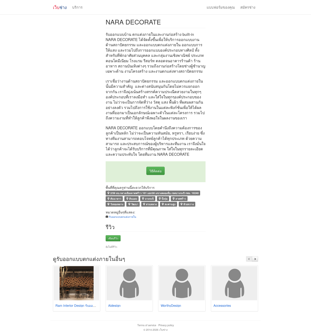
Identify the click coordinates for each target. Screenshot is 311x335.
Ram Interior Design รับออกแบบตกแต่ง (83, 305)
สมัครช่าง (247, 7)
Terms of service (146, 325)
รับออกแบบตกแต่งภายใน (122, 216)
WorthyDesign (171, 305)
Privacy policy (166, 325)
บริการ (77, 7)
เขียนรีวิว (113, 238)
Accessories (222, 305)
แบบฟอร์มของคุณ (221, 7)
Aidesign (114, 305)
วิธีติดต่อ (155, 170)
